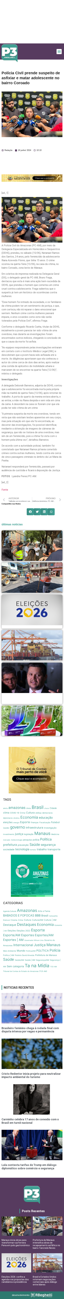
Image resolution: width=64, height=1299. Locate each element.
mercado (6, 840)
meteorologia (16, 840)
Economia (29, 817)
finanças (35, 822)
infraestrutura (34, 827)
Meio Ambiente (9, 951)
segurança (48, 845)
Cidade (53, 808)
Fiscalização (44, 822)
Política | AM (8, 955)
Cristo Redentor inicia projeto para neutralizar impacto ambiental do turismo (31, 1075)
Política (46, 839)
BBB (38, 915)
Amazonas (27, 910)
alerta (5, 808)
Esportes (27, 935)
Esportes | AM (13, 940)
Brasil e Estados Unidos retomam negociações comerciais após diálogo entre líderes (45, 1281)
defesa (38, 813)
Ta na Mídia (37, 965)
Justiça (40, 945)
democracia (47, 813)
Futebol (55, 822)
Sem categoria (15, 966)
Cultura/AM (37, 920)
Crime (22, 813)
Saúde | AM (30, 960)
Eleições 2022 (23, 930)
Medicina (55, 834)
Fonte (5, 489)
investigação (50, 828)
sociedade (8, 849)
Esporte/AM (11, 935)
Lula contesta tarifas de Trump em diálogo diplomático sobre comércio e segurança (29, 1166)
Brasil (37, 807)
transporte (54, 849)
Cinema (14, 920)
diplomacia (8, 818)
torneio (33, 850)
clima (6, 812)
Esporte (25, 822)
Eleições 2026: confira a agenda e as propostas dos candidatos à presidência (15, 1279)
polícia (36, 839)
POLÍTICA (42, 950)
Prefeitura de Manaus (46, 955)
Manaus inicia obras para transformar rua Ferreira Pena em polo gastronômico (16, 1243)
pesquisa (27, 839)
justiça (19, 834)
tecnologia (22, 849)
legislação (29, 834)
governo (17, 827)
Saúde (35, 844)
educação (46, 817)
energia (16, 822)
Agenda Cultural (9, 911)
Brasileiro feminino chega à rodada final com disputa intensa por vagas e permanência (30, 1029)
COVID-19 (14, 813)
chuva (46, 808)
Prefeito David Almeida (24, 955)
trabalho (42, 849)
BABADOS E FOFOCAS (18, 915)
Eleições (12, 930)
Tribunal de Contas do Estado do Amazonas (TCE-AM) (25, 971)
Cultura (30, 812)
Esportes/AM (44, 935)
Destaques (26, 924)
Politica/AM (31, 951)
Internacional (23, 945)
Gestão (6, 828)
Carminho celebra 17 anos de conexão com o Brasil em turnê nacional (30, 1121)
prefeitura (10, 845)
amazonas (16, 807)
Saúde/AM (19, 960)
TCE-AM (53, 967)
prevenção (23, 845)
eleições (8, 822)
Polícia (55, 950)
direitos (16, 818)
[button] (59, 51)
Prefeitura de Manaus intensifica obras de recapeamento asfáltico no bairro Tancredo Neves (46, 1244)
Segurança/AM (42, 960)
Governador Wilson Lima (33, 940)
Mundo (21, 950)
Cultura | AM (50, 920)
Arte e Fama (44, 911)
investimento (8, 834)
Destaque (9, 924)
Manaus (42, 833)
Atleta (28, 808)
